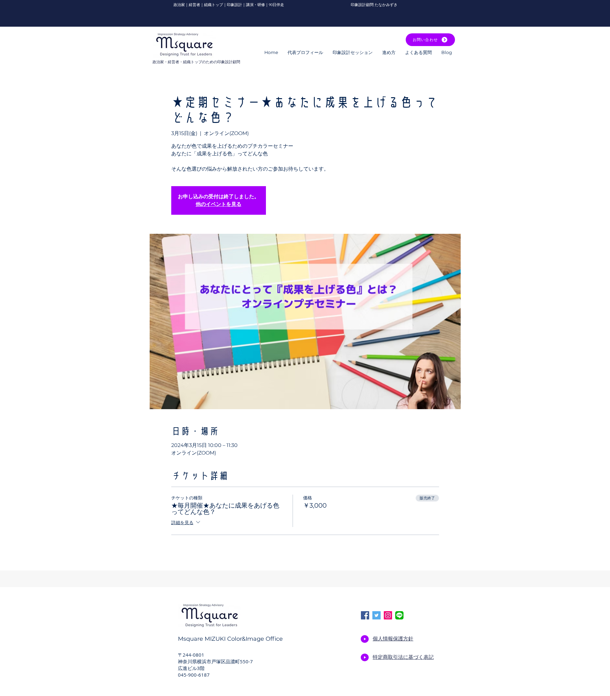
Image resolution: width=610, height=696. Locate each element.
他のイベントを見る (218, 204)
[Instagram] (388, 615)
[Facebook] (365, 615)
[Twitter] (376, 615)
